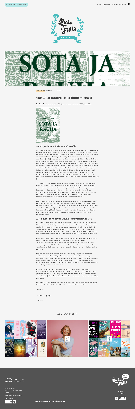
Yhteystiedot (9, 398)
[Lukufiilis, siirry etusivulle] (67, 28)
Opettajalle (106, 5)
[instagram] (26, 338)
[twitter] (68, 338)
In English (122, 5)
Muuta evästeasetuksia (57, 401)
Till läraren (114, 5)
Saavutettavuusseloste (42, 401)
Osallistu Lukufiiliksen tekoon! (16, 4)
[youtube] (14, 401)
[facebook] (109, 338)
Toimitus (99, 5)
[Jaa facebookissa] (45, 296)
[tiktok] (124, 398)
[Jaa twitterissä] (49, 296)
